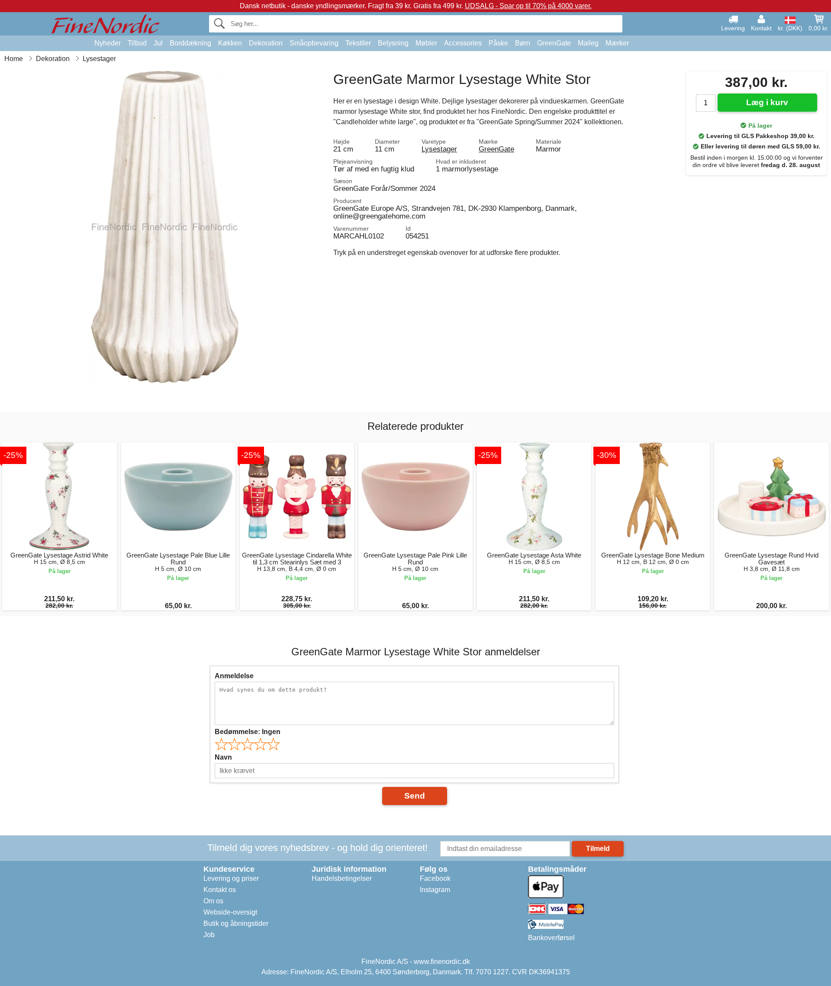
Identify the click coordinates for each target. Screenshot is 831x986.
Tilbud (137, 43)
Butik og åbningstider (235, 923)
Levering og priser (231, 878)
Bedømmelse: (247, 731)
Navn (223, 757)
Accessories (463, 43)
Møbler (426, 43)
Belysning (393, 43)
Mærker (617, 43)
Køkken (230, 43)
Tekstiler (358, 43)
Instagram (435, 889)
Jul (158, 43)
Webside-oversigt (230, 912)
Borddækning (190, 43)
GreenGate (554, 43)
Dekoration (266, 43)
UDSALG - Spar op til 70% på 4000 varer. (528, 6)
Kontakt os (219, 889)
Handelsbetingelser (342, 878)
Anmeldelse (234, 676)
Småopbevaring (314, 43)
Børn (522, 43)
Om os (213, 901)
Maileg (588, 43)
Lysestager (439, 149)
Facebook (435, 878)
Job (209, 934)
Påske (498, 43)
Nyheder (107, 43)
